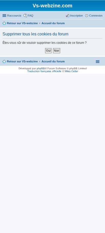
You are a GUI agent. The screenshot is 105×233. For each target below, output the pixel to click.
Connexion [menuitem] (95, 15)
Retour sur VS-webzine (22, 61)
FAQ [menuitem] (30, 15)
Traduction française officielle (44, 71)
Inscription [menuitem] (76, 15)
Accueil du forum (53, 61)
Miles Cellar (71, 71)
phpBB (41, 68)
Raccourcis (14, 15)
